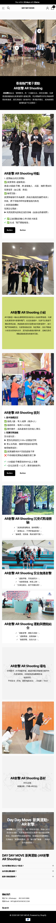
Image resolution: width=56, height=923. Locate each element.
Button (10, 230)
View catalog (3, 8)
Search (5, 907)
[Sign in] (47, 8)
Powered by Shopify (38, 915)
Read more (39, 31)
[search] (8, 8)
